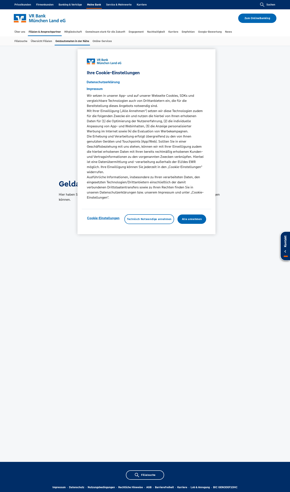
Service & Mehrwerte (119, 4)
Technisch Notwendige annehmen (149, 219)
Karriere (142, 4)
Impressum (59, 487)
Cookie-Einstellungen (103, 218)
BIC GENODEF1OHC (225, 487)
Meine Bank (94, 4)
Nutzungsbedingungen (101, 487)
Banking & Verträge (70, 4)
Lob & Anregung (200, 487)
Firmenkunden (44, 4)
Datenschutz (76, 487)
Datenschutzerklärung (103, 82)
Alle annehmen (192, 219)
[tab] (20, 32)
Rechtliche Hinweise (130, 487)
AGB (149, 487)
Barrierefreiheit (164, 487)
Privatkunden (22, 4)
